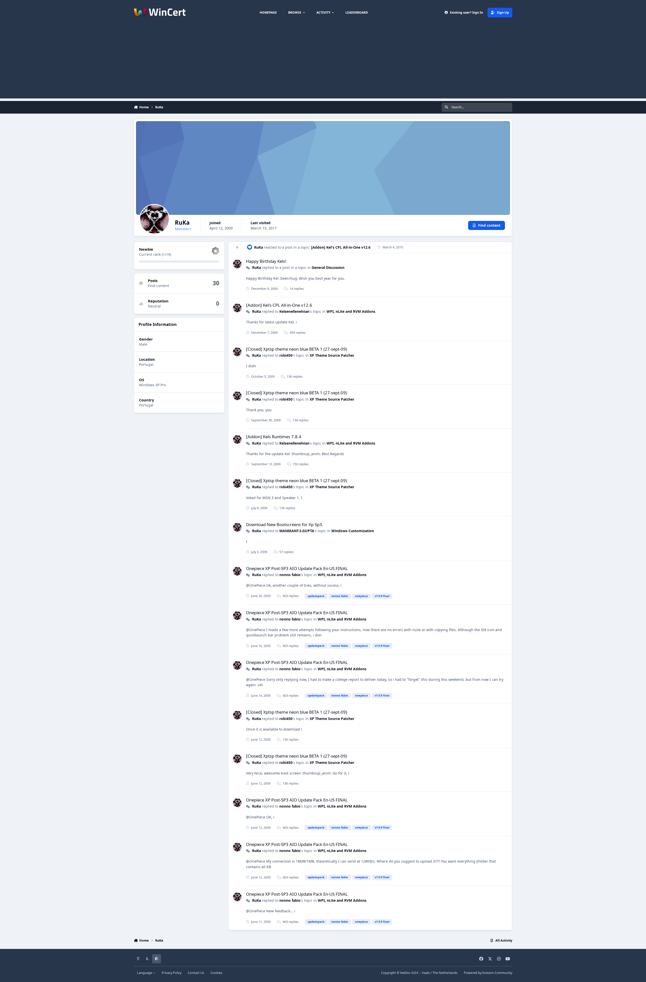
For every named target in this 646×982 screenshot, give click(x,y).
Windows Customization (352, 530)
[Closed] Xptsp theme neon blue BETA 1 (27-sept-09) (296, 349)
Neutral (154, 306)
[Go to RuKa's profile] (237, 264)
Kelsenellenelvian (294, 311)
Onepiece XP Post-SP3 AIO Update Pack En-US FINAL (297, 568)
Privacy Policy (171, 973)
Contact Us (196, 973)
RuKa (258, 247)
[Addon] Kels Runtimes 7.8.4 (273, 437)
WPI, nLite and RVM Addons (351, 311)
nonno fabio (290, 574)
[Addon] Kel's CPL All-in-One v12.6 (340, 247)
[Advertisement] (323, 63)
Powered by (488, 973)
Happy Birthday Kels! (266, 261)
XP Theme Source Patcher (332, 355)
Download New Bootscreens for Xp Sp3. (284, 524)
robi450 (285, 355)
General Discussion (328, 267)
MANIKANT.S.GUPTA (296, 530)
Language (145, 973)
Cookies (216, 973)
